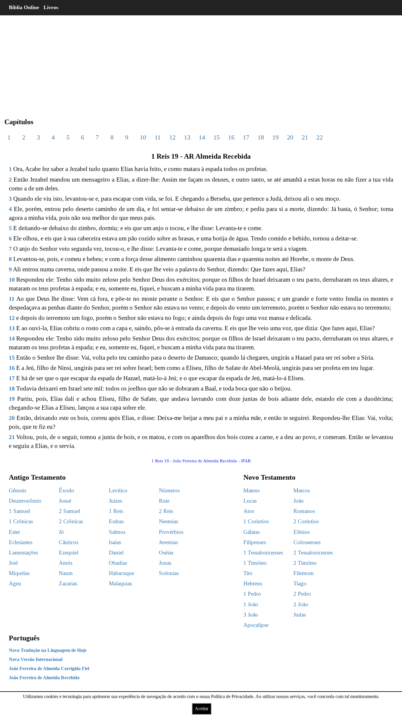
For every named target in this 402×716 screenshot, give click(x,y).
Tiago (299, 583)
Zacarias (68, 583)
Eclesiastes (20, 542)
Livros (51, 7)
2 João (300, 604)
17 (246, 137)
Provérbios (171, 532)
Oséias (166, 552)
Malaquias (120, 583)
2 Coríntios (306, 521)
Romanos (304, 511)
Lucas (250, 501)
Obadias (118, 563)
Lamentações (23, 552)
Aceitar (201, 708)
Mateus (251, 490)
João (298, 501)
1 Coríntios (256, 521)
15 (216, 137)
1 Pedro (252, 594)
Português (24, 638)
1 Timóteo (255, 563)
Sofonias (169, 573)
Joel (13, 563)
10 (143, 137)
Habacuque (121, 573)
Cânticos (68, 542)
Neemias (168, 521)
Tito (248, 573)
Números (169, 490)
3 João (250, 615)
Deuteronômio (25, 501)
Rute (164, 501)
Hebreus (252, 583)
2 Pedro (302, 594)
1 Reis (116, 511)
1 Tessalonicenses (263, 552)
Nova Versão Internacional (35, 659)
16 (231, 137)
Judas (299, 615)
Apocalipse (255, 625)
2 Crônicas (71, 521)
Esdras (116, 521)
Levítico (118, 490)
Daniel (116, 552)
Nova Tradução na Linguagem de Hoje (48, 650)
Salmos (117, 532)
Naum (66, 573)
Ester (14, 532)
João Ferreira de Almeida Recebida (44, 677)
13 (187, 137)
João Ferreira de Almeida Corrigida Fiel (49, 668)
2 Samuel (69, 511)
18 (261, 137)
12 (172, 137)
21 (305, 137)
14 (202, 137)
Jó (61, 532)
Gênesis (17, 490)
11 (158, 137)
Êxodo (66, 490)
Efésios (301, 532)
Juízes (115, 501)
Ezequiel (68, 552)
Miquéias (19, 573)
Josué (65, 501)
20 (290, 137)
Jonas (165, 563)
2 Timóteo (305, 563)
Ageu (15, 583)
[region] (201, 62)
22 (319, 137)
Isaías (115, 542)
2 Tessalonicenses (313, 552)
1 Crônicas (21, 521)
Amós (65, 563)
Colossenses (306, 542)
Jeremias (168, 542)
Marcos (301, 490)
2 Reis (166, 511)
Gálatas (251, 532)
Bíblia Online (24, 7)
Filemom (303, 573)
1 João (250, 604)
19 (275, 137)
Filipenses (254, 542)
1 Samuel (19, 511)
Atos (248, 511)
